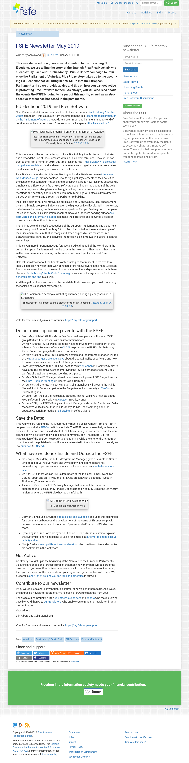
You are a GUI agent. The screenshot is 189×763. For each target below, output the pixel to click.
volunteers (61, 597)
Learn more (75, 661)
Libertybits (64, 410)
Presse (172, 12)
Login (103, 2)
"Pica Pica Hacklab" (98, 123)
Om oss (131, 12)
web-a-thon (86, 366)
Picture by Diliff (100, 302)
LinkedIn (93, 653)
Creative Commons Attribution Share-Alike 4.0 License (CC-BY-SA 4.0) (36, 747)
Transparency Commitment (83, 751)
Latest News (130, 81)
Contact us (74, 732)
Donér (173, 2)
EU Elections (72, 639)
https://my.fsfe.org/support (81, 320)
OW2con (63, 399)
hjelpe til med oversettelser (143, 23)
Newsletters (130, 76)
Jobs (71, 737)
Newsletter (25, 33)
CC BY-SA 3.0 (81, 143)
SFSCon (45, 427)
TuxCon (105, 388)
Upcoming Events (133, 87)
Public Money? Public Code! (49, 639)
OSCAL (66, 347)
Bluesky (42, 653)
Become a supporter (132, 106)
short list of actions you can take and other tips (56, 575)
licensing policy (49, 754)
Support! (42, 658)
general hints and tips (28, 276)
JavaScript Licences (79, 756)
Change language (123, 2)
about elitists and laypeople (73, 516)
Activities (146, 12)
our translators (52, 601)
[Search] (137, 3)
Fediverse (25, 653)
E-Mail (25, 658)
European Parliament (91, 639)
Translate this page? (135, 742)
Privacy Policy (76, 747)
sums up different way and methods (59, 544)
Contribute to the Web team (139, 737)
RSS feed (38, 446)
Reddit (76, 653)
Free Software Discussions (138, 98)
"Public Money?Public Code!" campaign (48, 273)
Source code (131, 732)
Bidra (160, 12)
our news (26, 446)
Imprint (72, 742)
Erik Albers (52, 55)
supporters (74, 597)
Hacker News (59, 653)
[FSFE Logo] (24, 9)
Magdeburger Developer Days (46, 358)
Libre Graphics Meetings (40, 381)
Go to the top (172, 708)
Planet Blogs (130, 92)
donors (91, 597)
